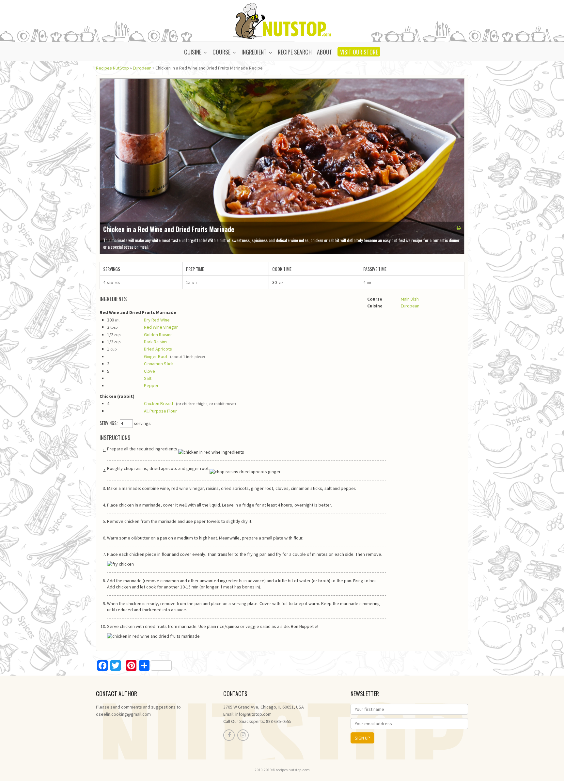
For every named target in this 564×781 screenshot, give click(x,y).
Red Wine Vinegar (161, 327)
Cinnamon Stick (159, 364)
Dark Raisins (155, 342)
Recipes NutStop (112, 68)
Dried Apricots (158, 349)
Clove (149, 371)
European (142, 68)
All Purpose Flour (160, 411)
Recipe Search (295, 52)
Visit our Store (359, 52)
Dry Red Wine (157, 320)
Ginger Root (155, 356)
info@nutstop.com (253, 714)
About (324, 52)
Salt (147, 378)
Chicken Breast (158, 403)
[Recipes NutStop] (282, 20)
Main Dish (410, 299)
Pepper (151, 385)
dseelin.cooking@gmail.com (123, 714)
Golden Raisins (158, 334)
